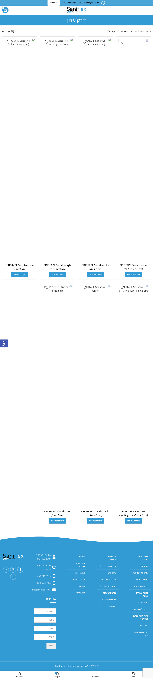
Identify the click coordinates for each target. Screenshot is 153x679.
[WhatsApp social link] (13, 577)
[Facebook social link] (20, 570)
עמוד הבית (145, 31)
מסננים (6, 31)
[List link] (45, 567)
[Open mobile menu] (149, 10)
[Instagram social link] (13, 570)
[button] (4, 343)
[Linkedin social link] (6, 570)
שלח (51, 646)
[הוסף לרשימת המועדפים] (122, 43)
